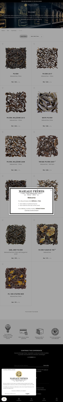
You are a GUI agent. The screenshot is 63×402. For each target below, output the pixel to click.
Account (44, 400)
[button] (19, 399)
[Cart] (56, 399)
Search (31, 400)
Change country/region (31, 210)
